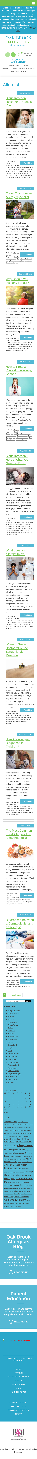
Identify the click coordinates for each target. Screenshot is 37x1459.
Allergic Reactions (19, 806)
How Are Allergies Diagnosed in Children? (18, 743)
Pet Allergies (12, 1068)
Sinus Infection (13, 1076)
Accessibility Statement (18, 1410)
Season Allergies (18, 986)
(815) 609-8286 (18, 72)
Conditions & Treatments (18, 1377)
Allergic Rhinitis (13, 1013)
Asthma (10, 1028)
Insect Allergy (12, 1056)
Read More (28, 163)
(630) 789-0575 (19, 65)
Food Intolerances (14, 1039)
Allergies (16, 253)
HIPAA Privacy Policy (18, 1406)
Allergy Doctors (10, 719)
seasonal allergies (21, 440)
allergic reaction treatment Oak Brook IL (13, 1136)
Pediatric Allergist (11, 804)
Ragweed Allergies (14, 1074)
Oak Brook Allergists (23, 167)
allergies (25, 1136)
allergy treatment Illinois (23, 899)
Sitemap (18, 1414)
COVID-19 (11, 1031)
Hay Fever (11, 1048)
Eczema (11, 1033)
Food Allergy (26, 901)
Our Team (19, 1373)
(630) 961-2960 (27, 68)
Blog (18, 1388)
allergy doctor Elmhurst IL (24, 259)
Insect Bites (15, 713)
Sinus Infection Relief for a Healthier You (20, 101)
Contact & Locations (19, 1402)
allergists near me (22, 436)
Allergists (8, 255)
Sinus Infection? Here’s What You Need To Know (17, 459)
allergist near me (11, 167)
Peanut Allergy (13, 1062)
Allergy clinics (12, 1022)
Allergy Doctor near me (14, 348)
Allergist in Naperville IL (10, 1146)
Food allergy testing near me (23, 1194)
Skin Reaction (13, 1079)
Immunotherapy (13, 1053)
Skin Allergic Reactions (15, 1203)
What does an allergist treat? (15, 552)
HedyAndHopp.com (21, 1439)
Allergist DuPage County (23, 434)
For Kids (18, 1380)
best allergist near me (13, 1188)
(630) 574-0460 (9, 68)
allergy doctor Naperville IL (18, 1159)
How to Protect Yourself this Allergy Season (19, 370)
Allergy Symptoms (11, 721)
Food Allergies (13, 1036)
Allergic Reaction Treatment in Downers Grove (16, 1125)
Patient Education (18, 1392)
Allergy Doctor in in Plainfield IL (14, 1156)
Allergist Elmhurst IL (24, 1142)
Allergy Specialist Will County (18, 1172)
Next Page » (16, 995)
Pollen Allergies (13, 1071)
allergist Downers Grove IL (14, 342)
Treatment (27, 986)
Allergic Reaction (19, 715)
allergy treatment (23, 622)
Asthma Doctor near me (13, 1182)
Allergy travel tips (26, 261)
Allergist (16, 165)
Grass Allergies (13, 1045)
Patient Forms (18, 1384)
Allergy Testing (13, 1025)
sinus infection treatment (23, 524)
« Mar (6, 1112)
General (10, 1042)
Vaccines (11, 1082)
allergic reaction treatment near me (20, 1133)
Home (18, 1369)
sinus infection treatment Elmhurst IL (17, 528)
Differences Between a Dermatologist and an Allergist (20, 923)
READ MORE (21, 1272)
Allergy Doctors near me (13, 261)
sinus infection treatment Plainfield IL (19, 177)
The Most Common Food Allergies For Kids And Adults (19, 834)
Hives (10, 1051)
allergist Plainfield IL (12, 346)
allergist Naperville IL (14, 344)
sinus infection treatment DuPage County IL (19, 526)
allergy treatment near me (20, 438)
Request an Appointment (18, 61)
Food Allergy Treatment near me (16, 1197)
